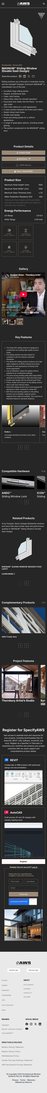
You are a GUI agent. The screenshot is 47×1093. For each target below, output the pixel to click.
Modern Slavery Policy (11, 1051)
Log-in (34, 867)
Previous (20, 447)
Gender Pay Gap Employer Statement (17, 1060)
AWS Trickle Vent (9, 637)
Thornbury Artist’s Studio (18, 700)
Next (27, 447)
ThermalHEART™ (8, 1033)
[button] (20, 502)
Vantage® (5, 1025)
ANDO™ (6, 493)
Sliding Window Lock (14, 496)
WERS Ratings (25, 165)
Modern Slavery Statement (13, 1047)
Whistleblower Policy (10, 1056)
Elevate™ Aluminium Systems (12, 1029)
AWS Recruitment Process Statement (17, 1065)
